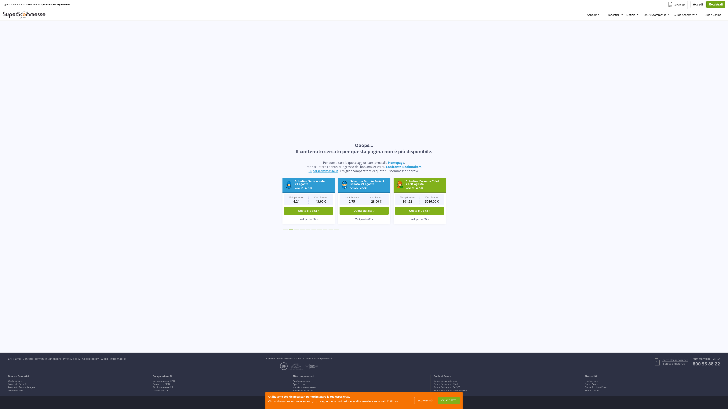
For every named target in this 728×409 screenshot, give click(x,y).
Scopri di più (425, 400)
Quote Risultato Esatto (596, 387)
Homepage (396, 163)
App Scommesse (301, 380)
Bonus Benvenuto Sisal (446, 384)
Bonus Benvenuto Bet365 (447, 387)
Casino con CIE (160, 390)
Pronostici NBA (16, 390)
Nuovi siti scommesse (304, 387)
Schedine (593, 15)
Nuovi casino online (303, 390)
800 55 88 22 (706, 364)
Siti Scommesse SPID (164, 380)
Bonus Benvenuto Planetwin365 (450, 390)
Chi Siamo (14, 359)
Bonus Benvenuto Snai (445, 380)
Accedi (698, 4)
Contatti (28, 359)
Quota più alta (307, 210)
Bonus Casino (592, 390)
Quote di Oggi (15, 380)
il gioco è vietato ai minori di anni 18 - (36, 4)
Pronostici (612, 15)
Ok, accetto (448, 400)
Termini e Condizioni (48, 359)
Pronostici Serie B (17, 384)
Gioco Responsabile (113, 359)
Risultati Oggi (592, 380)
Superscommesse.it (323, 171)
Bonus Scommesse (654, 15)
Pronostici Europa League (21, 387)
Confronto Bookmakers (403, 167)
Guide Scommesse (685, 15)
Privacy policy (71, 359)
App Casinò (299, 384)
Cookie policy (90, 359)
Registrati (716, 4)
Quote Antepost (593, 384)
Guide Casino (712, 15)
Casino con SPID (161, 384)
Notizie (630, 15)
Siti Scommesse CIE (163, 387)
